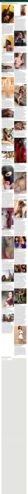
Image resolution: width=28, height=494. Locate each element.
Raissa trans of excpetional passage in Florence (6, 282)
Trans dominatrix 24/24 (18, 106)
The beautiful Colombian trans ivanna (19, 47)
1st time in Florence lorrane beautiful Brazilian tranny (19, 219)
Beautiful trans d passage (6, 322)
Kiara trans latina (5, 72)
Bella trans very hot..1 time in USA (20, 273)
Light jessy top (16, 304)
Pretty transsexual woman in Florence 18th (6, 308)
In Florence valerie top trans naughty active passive (19, 16)
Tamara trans (16, 194)
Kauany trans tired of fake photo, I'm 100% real (20, 70)
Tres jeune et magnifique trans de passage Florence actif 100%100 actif (7, 53)
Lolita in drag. (16, 163)
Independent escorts (4, 2)
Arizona (12, 2)
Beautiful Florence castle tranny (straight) (7, 99)
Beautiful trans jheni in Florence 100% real (7, 260)
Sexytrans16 (16, 130)
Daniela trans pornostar (6, 23)
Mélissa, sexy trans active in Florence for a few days (19, 345)
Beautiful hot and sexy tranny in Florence (19, 249)
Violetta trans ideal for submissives (5, 190)
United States (9, 2)
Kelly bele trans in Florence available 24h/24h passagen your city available (7, 145)
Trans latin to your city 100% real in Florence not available (7, 160)
